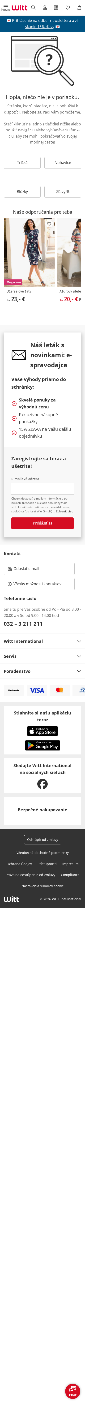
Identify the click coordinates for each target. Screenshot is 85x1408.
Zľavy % (62, 191)
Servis (10, 656)
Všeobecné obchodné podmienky (43, 852)
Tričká (22, 162)
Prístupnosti (47, 864)
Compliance (70, 875)
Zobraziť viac (64, 511)
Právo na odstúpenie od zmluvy (30, 875)
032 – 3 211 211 (23, 623)
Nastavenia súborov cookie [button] (42, 886)
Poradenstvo (17, 671)
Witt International (23, 641)
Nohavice (63, 162)
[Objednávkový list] (56, 7)
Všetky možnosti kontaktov (37, 583)
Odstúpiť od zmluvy (42, 839)
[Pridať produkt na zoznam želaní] (49, 224)
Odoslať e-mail (31, 570)
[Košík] (79, 7)
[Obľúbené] (68, 7)
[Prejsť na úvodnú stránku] (20, 7)
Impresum (70, 864)
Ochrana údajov (19, 864)
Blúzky (22, 191)
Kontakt (12, 553)
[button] (6, 7)
